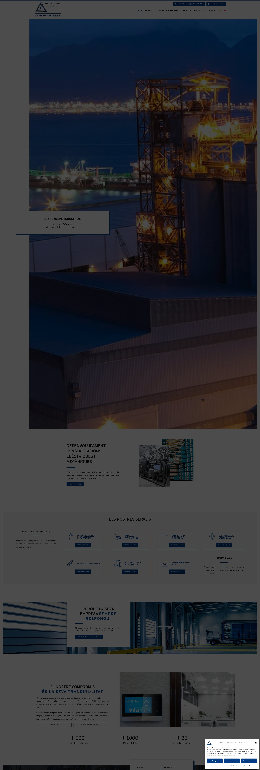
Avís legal (247, 766)
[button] (256, 743)
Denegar (232, 761)
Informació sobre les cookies (222, 766)
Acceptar (215, 761)
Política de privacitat (237, 766)
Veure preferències (249, 761)
